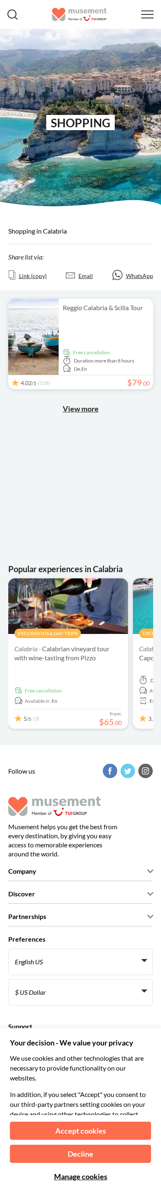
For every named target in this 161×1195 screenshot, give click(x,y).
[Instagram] (144, 771)
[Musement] (79, 14)
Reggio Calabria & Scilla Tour (103, 307)
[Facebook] (109, 771)
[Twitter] (126, 771)
